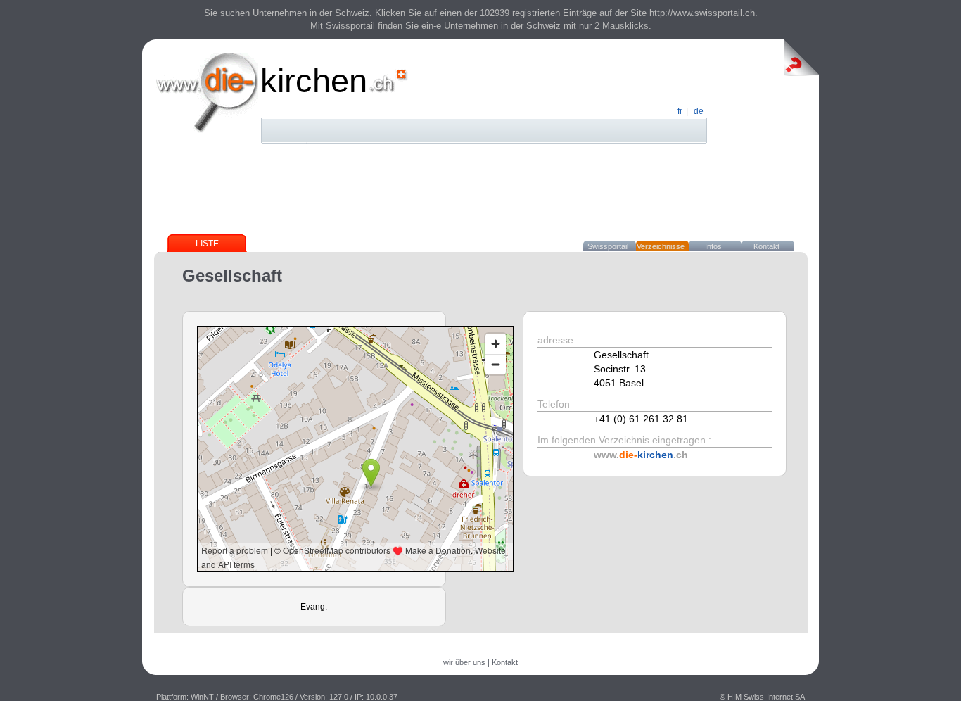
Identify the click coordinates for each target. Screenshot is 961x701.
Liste (207, 243)
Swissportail (607, 246)
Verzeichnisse (661, 246)
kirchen (313, 80)
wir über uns (464, 662)
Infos (713, 246)
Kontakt (766, 246)
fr (679, 111)
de (699, 111)
